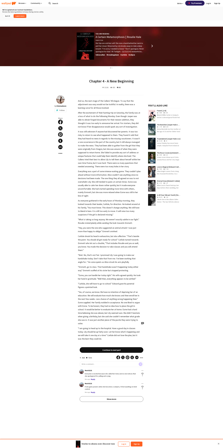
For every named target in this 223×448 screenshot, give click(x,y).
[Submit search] (50, 3)
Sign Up (136, 444)
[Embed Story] (60, 147)
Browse (22, 3)
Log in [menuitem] (208, 3)
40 (120, 87)
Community (36, 3)
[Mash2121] (81, 371)
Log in (123, 444)
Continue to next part (111, 350)
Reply (93, 379)
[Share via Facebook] (60, 122)
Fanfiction (99, 40)
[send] (140, 364)
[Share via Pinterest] (60, 134)
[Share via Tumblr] (60, 140)
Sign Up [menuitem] (217, 3)
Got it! (7, 16)
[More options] (142, 370)
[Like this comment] (142, 374)
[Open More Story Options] (60, 153)
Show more (111, 399)
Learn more (20, 16)
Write (179, 3)
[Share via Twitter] (60, 128)
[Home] (9, 3)
